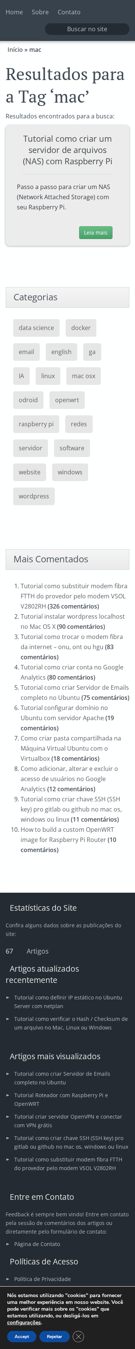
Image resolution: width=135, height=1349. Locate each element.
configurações (24, 1322)
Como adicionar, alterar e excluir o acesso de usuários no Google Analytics (69, 779)
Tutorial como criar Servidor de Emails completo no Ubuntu (62, 1078)
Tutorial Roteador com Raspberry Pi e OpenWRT (61, 1099)
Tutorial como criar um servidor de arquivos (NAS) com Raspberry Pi (67, 150)
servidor (30, 448)
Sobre (40, 12)
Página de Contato (37, 1244)
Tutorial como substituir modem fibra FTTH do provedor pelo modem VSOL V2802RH (74, 596)
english (61, 352)
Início (15, 49)
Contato (69, 12)
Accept (22, 1337)
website (29, 472)
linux (48, 376)
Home (14, 12)
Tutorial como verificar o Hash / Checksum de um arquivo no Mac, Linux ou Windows (71, 1023)
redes (79, 424)
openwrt (67, 400)
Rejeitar (54, 1337)
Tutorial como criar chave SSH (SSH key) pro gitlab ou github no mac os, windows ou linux (71, 809)
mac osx (83, 376)
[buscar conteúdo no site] (55, 29)
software (72, 448)
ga (92, 352)
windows (70, 472)
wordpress (34, 496)
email (26, 352)
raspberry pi (36, 424)
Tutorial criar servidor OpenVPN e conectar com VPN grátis (68, 1121)
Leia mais (96, 232)
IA (21, 376)
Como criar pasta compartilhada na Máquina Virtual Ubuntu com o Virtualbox (71, 748)
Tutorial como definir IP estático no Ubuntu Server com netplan (68, 1002)
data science (36, 328)
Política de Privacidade (42, 1278)
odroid (28, 400)
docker (81, 328)
